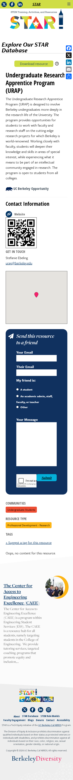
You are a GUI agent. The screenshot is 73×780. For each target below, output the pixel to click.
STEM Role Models (50, 716)
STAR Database (30, 716)
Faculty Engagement (14, 720)
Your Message (27, 419)
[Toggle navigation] (69, 4)
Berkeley (36, 758)
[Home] (36, 20)
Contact (50, 720)
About (17, 716)
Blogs (31, 720)
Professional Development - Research (28, 525)
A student (26, 389)
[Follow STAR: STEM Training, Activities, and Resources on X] (4, 4)
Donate (40, 720)
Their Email (25, 366)
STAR (37, 4)
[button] (36, 295)
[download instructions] (57, 63)
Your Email (24, 352)
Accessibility (63, 720)
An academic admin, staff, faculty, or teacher (34, 399)
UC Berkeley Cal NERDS (49, 725)
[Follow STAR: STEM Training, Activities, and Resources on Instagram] (48, 709)
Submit (47, 477)
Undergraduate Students (21, 510)
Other (24, 407)
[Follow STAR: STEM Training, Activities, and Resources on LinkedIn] (20, 4)
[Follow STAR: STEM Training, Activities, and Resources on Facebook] (12, 4)
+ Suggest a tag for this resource (29, 542)
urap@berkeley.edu (19, 263)
